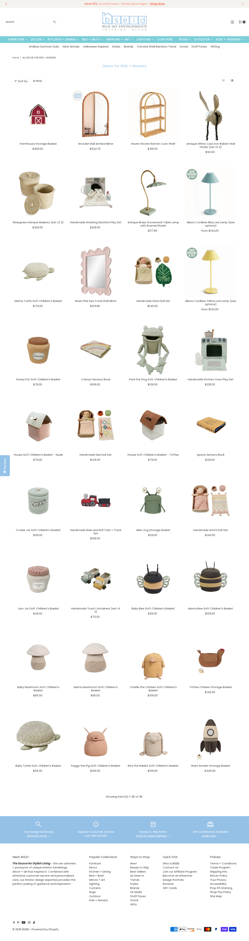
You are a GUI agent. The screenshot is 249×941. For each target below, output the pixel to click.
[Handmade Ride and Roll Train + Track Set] (96, 500)
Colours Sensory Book (95, 379)
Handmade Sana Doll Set (153, 301)
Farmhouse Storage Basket (38, 144)
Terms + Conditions (223, 863)
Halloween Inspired (95, 46)
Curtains (165, 39)
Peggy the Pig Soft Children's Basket (95, 766)
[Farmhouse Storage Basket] (38, 114)
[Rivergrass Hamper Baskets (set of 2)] (38, 193)
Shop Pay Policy (220, 892)
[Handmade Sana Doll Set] (153, 272)
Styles (116, 46)
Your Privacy (218, 880)
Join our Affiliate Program (180, 871)
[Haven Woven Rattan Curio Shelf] (153, 114)
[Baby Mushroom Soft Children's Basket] (38, 658)
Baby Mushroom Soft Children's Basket (38, 688)
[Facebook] (14, 923)
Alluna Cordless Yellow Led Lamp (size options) (210, 302)
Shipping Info (218, 871)
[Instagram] (29, 923)
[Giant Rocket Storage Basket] (211, 736)
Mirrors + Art (118, 39)
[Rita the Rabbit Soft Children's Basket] (153, 736)
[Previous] (6, 4)
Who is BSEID (171, 863)
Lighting (144, 39)
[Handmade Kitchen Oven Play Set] (211, 350)
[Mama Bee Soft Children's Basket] (211, 579)
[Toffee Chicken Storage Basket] (211, 658)
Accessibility (218, 884)
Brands (128, 46)
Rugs (183, 39)
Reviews (168, 884)
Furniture (16, 39)
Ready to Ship (139, 867)
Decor (36, 39)
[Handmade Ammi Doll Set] (211, 500)
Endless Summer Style (44, 46)
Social (184, 46)
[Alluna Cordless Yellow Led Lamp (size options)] (211, 272)
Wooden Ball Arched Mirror (95, 144)
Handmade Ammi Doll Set (210, 530)
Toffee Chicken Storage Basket (210, 687)
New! (133, 863)
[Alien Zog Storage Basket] (153, 500)
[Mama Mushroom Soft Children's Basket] (96, 658)
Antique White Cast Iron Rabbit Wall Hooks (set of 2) (210, 145)
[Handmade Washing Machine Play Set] (96, 193)
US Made (136, 892)
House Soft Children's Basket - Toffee (153, 455)
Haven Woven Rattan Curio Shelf (153, 144)
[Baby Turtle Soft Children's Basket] (38, 736)
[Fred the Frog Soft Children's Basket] (153, 350)
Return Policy (218, 875)
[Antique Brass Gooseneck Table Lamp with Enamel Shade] (153, 193)
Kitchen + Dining (62, 39)
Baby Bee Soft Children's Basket (153, 608)
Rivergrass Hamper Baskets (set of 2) (38, 222)
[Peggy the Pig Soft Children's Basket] (96, 736)
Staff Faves (199, 46)
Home (15, 57)
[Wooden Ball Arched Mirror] (96, 114)
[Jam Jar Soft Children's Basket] (38, 579)
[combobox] (31, 22)
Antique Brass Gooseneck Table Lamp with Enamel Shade (153, 223)
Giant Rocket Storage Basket (210, 766)
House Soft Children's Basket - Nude (38, 455)
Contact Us (170, 867)
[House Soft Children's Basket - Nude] (38, 425)
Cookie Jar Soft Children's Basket (38, 530)
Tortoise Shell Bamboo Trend (156, 46)
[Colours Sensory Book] (96, 350)
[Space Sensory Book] (211, 425)
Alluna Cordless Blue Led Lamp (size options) (211, 223)
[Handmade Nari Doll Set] (96, 425)
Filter (39, 81)
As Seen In (137, 875)
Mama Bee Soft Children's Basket (210, 608)
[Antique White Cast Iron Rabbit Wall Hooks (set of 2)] (211, 114)
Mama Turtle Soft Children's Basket (38, 301)
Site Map (216, 896)
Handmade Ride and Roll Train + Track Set (95, 531)
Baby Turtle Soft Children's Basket (38, 766)
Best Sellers (138, 871)
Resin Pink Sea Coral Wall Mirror (95, 301)
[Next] (242, 4)
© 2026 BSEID (20, 929)
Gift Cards (170, 888)
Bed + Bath (91, 39)
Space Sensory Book (210, 455)
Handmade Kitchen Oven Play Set (211, 379)
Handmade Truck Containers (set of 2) (95, 610)
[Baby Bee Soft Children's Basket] (153, 579)
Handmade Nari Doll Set (96, 455)
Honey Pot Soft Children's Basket (38, 379)
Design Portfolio (173, 880)
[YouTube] (23, 923)
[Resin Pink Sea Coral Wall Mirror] (96, 272)
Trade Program (220, 867)
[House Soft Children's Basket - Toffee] (153, 425)
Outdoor (202, 39)
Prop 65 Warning (221, 888)
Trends (134, 880)
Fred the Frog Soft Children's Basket (153, 379)
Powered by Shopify (45, 929)
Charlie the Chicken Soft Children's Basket (153, 688)
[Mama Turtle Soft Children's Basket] (38, 272)
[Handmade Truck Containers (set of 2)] (96, 579)
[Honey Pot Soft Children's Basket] (38, 350)
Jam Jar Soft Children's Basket (38, 608)
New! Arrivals (71, 46)
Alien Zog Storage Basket (153, 530)
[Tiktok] (34, 923)
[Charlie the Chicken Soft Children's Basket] (153, 658)
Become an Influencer (177, 875)
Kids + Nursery (228, 39)
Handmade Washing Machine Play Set (95, 222)
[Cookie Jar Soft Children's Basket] (38, 500)
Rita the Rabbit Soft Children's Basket (153, 766)
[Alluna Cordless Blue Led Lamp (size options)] (211, 193)
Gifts (133, 904)
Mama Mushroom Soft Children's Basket (96, 688)
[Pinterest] (18, 923)
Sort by (23, 81)
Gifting (215, 46)
